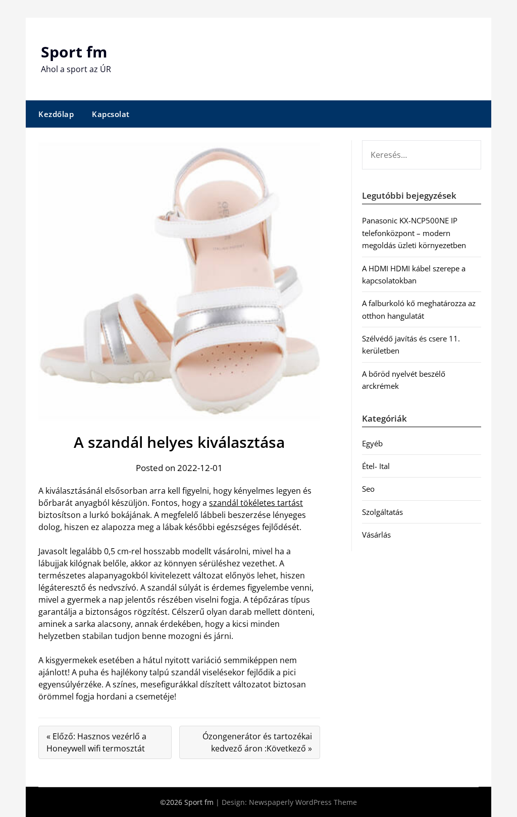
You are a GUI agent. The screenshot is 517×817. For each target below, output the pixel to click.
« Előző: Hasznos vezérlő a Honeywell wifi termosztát (96, 742)
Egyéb (372, 443)
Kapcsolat (111, 114)
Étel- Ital (376, 466)
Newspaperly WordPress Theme (303, 802)
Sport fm (74, 51)
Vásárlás (376, 535)
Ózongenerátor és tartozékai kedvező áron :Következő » (257, 742)
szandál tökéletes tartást (256, 502)
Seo (368, 489)
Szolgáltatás (382, 512)
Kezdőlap (56, 114)
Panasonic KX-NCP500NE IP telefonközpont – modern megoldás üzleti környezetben (414, 232)
